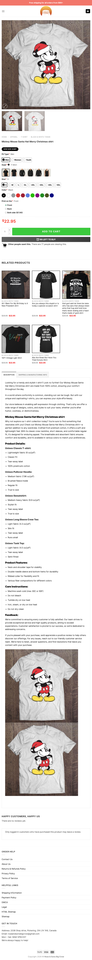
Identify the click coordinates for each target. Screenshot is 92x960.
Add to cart (51, 231)
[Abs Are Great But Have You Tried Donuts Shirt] (46, 339)
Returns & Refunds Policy (14, 869)
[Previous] (6, 65)
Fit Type (6, 154)
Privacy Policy (8, 873)
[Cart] (88, 11)
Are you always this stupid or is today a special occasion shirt (45, 304)
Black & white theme (40, 137)
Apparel (14, 137)
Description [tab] (8, 375)
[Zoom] (4, 106)
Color (5, 190)
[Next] (86, 65)
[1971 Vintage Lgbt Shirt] (16, 339)
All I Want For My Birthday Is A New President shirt (15, 304)
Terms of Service (10, 878)
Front (9, 205)
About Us (6, 864)
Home (4, 137)
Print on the (7, 201)
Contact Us (7, 859)
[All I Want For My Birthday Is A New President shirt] (16, 285)
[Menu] (3, 11)
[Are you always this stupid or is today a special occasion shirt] (46, 285)
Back (9, 209)
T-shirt (24, 137)
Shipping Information (12, 893)
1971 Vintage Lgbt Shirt (12, 358)
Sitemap (5, 916)
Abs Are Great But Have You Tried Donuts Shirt (44, 358)
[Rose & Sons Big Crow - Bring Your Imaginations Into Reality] (46, 11)
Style (5, 165)
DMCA (5, 902)
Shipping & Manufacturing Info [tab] (33, 375)
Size (4, 179)
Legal (4, 907)
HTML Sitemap (9, 912)
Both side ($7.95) (15, 212)
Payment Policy (9, 897)
